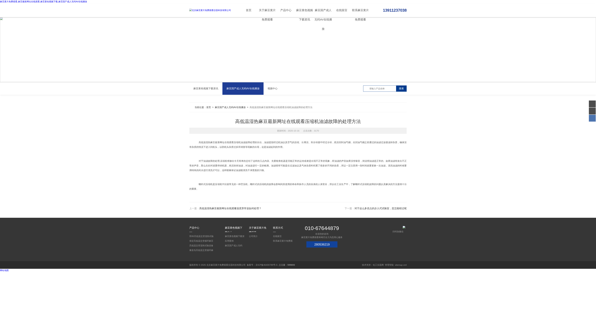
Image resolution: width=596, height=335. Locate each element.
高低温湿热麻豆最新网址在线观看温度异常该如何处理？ (230, 208)
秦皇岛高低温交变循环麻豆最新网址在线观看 (201, 250)
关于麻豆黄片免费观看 (267, 13)
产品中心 (285, 10)
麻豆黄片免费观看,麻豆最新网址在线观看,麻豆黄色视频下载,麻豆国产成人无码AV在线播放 (43, 1)
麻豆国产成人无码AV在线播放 (323, 13)
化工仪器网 (378, 265)
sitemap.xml (401, 265)
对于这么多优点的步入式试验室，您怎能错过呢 (380, 208)
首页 (248, 10)
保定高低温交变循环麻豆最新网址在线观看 (201, 241)
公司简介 (253, 236)
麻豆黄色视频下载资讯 (304, 13)
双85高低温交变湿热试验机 (201, 237)
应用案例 (229, 241)
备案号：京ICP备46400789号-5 (262, 265)
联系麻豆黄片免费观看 (360, 13)
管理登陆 (389, 265)
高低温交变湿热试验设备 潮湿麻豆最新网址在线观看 (201, 246)
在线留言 (341, 10)
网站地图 (4, 270)
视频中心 (273, 88)
